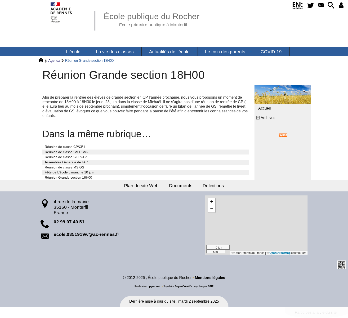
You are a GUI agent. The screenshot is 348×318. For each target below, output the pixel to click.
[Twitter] (311, 5)
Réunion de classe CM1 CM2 (67, 152)
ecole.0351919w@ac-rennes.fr (86, 234)
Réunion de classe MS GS (64, 167)
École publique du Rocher (152, 19)
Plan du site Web (141, 185)
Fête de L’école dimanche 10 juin (69, 172)
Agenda (54, 60)
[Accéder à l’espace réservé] (341, 5)
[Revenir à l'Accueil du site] (43, 60)
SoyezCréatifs (183, 286)
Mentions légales (210, 278)
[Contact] (321, 5)
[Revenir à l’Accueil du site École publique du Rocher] (61, 12)
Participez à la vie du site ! (317, 312)
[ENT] (298, 6)
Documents (180, 185)
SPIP (211, 286)
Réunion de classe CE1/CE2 (66, 157)
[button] (331, 5)
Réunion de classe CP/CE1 (65, 147)
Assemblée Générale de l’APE (67, 162)
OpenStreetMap (279, 253)
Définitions (213, 185)
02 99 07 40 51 (69, 221)
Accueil (264, 108)
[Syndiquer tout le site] (283, 135)
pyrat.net (154, 286)
